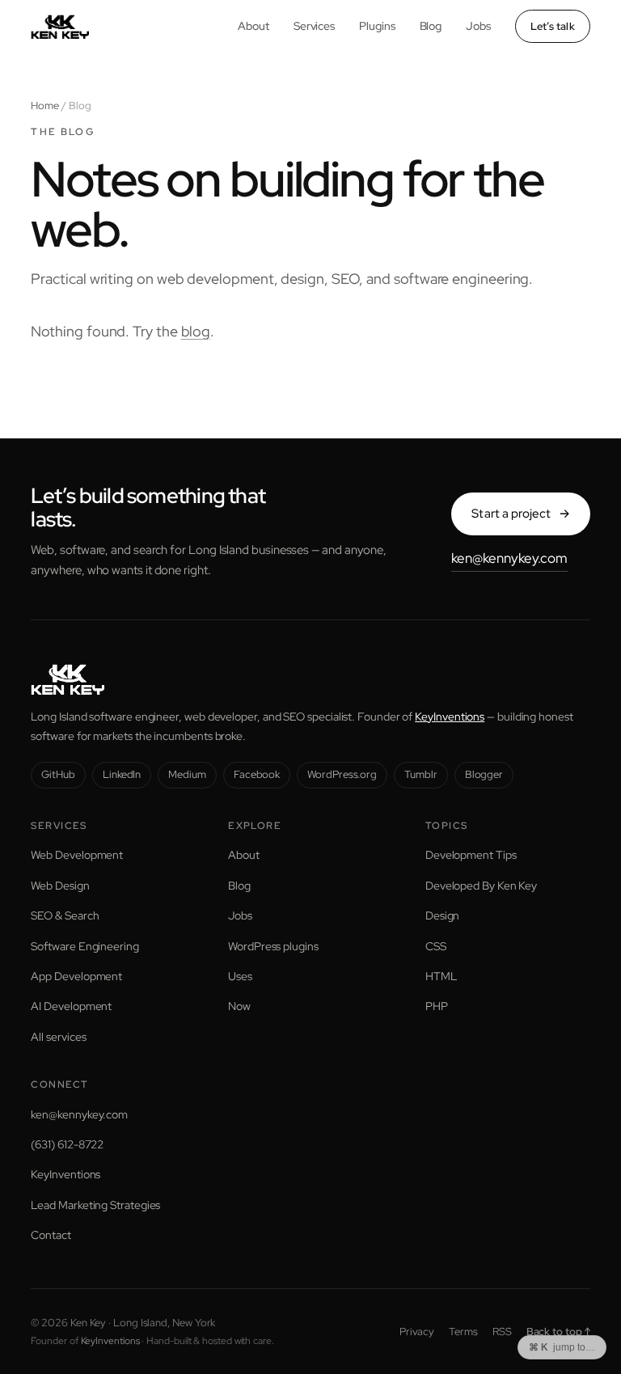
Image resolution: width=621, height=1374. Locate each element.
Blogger (484, 774)
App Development (76, 976)
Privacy (416, 1331)
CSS (435, 946)
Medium (187, 774)
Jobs (478, 26)
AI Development (71, 1006)
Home (45, 105)
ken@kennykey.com (509, 558)
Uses (240, 976)
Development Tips (471, 855)
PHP (436, 1006)
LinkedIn (122, 774)
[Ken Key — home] (60, 27)
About (253, 26)
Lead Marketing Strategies (95, 1205)
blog (196, 331)
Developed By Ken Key (481, 885)
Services (314, 26)
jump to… (562, 1347)
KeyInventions (449, 716)
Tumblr (420, 774)
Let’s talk (552, 26)
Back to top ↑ (558, 1331)
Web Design (60, 885)
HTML (441, 976)
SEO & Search (65, 915)
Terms (463, 1331)
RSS (502, 1331)
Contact (50, 1235)
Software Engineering (84, 946)
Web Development (77, 855)
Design (442, 915)
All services (58, 1036)
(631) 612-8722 (67, 1144)
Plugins (377, 26)
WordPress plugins (273, 946)
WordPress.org (342, 774)
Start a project (520, 513)
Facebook (257, 774)
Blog (431, 26)
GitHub (58, 774)
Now (239, 1006)
